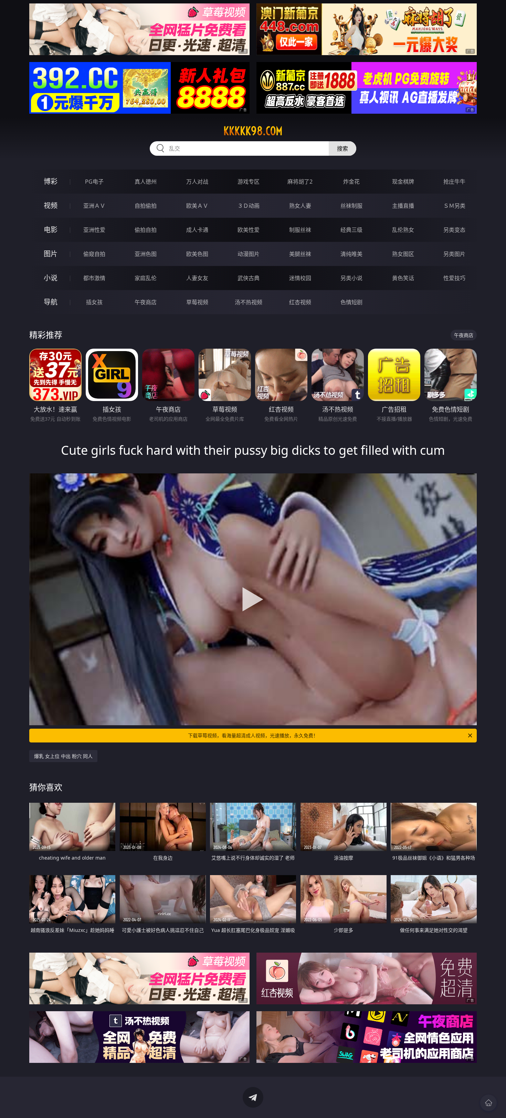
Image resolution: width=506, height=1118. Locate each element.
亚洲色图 (146, 254)
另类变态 (454, 230)
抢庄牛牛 (454, 181)
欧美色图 (197, 254)
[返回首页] (488, 1103)
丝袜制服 (351, 205)
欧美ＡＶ (197, 205)
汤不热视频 (248, 302)
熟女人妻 (300, 205)
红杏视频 (300, 302)
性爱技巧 (454, 278)
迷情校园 (300, 278)
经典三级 (351, 230)
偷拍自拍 (146, 230)
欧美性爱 (249, 230)
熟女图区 (403, 254)
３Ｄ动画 (249, 205)
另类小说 (351, 278)
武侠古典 (249, 278)
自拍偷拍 (146, 205)
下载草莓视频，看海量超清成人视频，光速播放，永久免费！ (253, 735)
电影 (50, 229)
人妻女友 (197, 278)
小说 (50, 278)
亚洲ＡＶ (94, 205)
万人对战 (197, 181)
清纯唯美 (351, 254)
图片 (50, 253)
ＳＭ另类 (454, 205)
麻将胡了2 (300, 181)
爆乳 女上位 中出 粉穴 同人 (63, 756)
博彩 (50, 181)
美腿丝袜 (300, 254)
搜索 (342, 148)
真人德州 (146, 181)
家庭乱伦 (146, 278)
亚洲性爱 (94, 230)
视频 (50, 205)
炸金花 (351, 181)
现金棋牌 (403, 181)
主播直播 (403, 205)
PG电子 (94, 181)
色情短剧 (351, 302)
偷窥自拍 (94, 254)
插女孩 (94, 302)
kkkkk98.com (253, 131)
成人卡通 (197, 230)
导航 (50, 302)
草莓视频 (197, 302)
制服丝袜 (300, 230)
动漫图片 (249, 254)
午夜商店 (146, 302)
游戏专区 (249, 181)
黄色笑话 (403, 278)
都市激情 (94, 278)
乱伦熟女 (403, 230)
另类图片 (454, 254)
